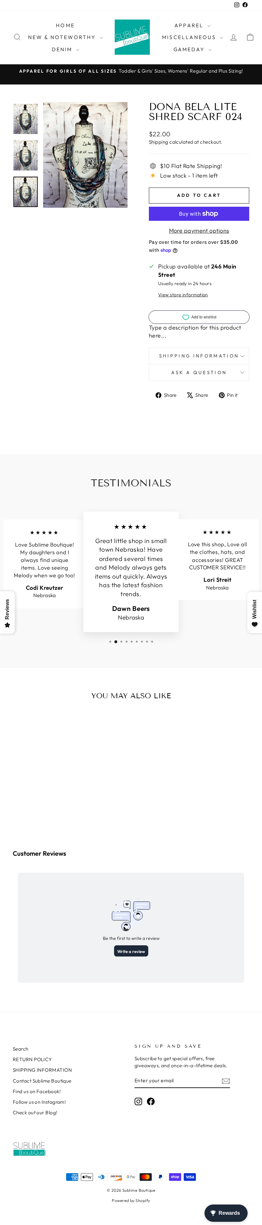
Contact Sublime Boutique (42, 1081)
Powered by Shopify (131, 1200)
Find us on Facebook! (37, 1091)
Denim (63, 49)
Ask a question (199, 372)
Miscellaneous (190, 37)
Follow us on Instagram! (39, 1102)
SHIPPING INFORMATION (42, 1070)
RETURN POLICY (32, 1059)
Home (65, 25)
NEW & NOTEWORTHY (63, 37)
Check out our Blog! (35, 1112)
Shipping (158, 142)
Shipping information (199, 356)
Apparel (190, 25)
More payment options (199, 230)
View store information (183, 295)
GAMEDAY (190, 49)
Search (20, 1049)
